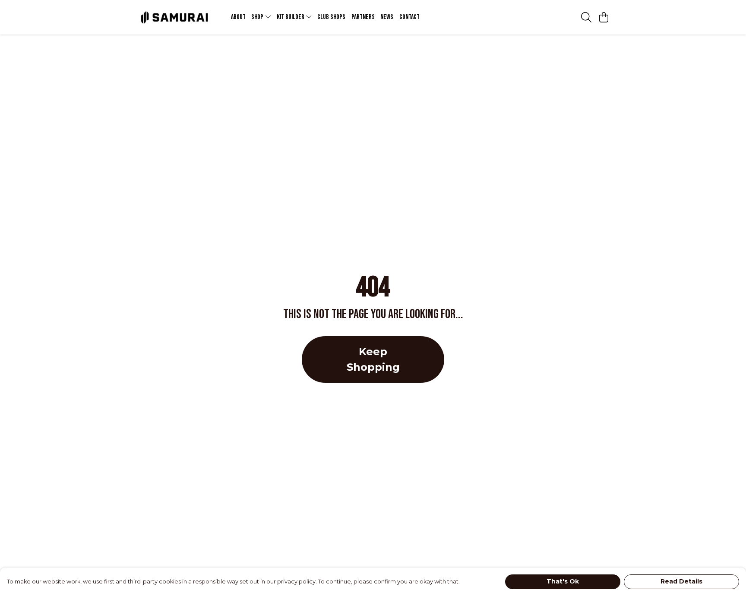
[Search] (586, 17)
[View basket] (603, 17)
